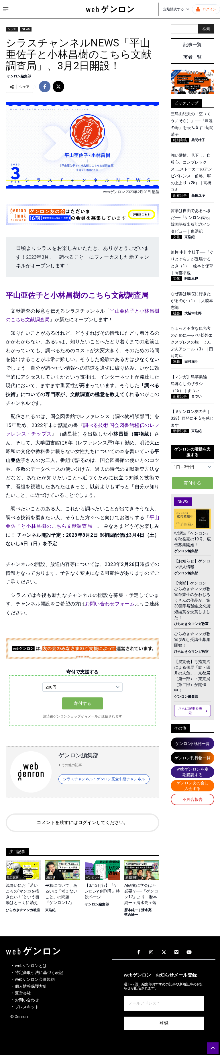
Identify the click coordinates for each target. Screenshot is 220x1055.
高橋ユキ (198, 195)
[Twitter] (164, 952)
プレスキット (27, 1007)
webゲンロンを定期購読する (193, 772)
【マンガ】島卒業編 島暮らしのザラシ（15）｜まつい (191, 383)
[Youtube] (189, 952)
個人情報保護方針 (31, 986)
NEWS (26, 29)
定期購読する (173, 9)
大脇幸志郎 (193, 313)
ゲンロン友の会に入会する (192, 786)
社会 (176, 313)
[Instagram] (151, 952)
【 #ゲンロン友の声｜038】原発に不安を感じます (192, 418)
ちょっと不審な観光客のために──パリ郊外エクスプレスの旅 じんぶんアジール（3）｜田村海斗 (192, 342)
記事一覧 (192, 44)
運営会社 (23, 993)
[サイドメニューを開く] (5, 9)
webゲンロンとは (31, 965)
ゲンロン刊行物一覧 (192, 758)
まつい (196, 396)
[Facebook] (138, 952)
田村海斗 (191, 362)
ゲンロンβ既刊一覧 (192, 743)
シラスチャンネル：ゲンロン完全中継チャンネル (104, 779)
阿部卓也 (191, 279)
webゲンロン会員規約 (35, 979)
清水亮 (146, 910)
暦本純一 (131, 910)
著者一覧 (192, 57)
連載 (176, 362)
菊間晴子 (198, 140)
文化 (176, 237)
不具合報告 (192, 799)
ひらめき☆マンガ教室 (23, 910)
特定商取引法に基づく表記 (39, 972)
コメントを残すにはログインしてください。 (82, 822)
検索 (206, 29)
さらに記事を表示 (190, 711)
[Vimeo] (176, 952)
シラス (11, 29)
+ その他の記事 (70, 765)
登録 (163, 1023)
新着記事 (180, 195)
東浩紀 (50, 910)
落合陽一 (131, 915)
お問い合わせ (27, 1000)
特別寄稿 (180, 140)
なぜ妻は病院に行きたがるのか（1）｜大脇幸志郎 (192, 300)
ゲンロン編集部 (19, 76)
